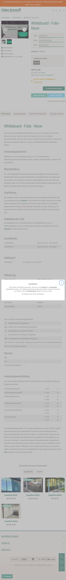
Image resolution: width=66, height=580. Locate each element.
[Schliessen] (61, 283)
